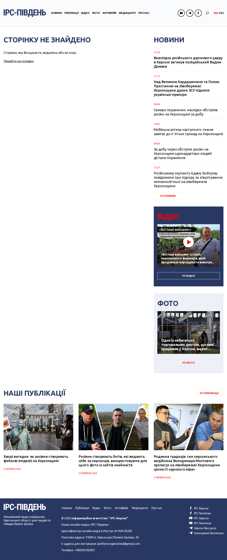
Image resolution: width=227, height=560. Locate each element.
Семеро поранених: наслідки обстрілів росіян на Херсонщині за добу (186, 112)
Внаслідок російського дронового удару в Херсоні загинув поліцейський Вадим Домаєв (188, 62)
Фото (96, 13)
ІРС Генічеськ (202, 513)
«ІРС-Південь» (99, 524)
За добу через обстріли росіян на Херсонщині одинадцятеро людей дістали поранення (183, 153)
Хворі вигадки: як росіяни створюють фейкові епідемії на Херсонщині (36, 458)
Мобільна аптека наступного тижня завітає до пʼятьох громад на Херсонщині (188, 132)
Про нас (143, 13)
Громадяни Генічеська (208, 533)
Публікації (71, 13)
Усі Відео (188, 275)
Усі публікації (209, 393)
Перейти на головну (19, 61)
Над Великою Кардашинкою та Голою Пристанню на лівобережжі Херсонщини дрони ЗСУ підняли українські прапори (186, 88)
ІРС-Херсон (201, 518)
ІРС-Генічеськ (202, 523)
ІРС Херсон (200, 508)
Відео (85, 13)
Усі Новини (168, 195)
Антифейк (109, 13)
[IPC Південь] (25, 13)
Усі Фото (188, 362)
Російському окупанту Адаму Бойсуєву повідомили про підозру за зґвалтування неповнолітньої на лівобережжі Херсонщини (188, 179)
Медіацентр (127, 13)
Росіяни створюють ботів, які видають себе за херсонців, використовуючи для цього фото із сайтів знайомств (113, 460)
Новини (56, 13)
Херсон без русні (204, 528)
